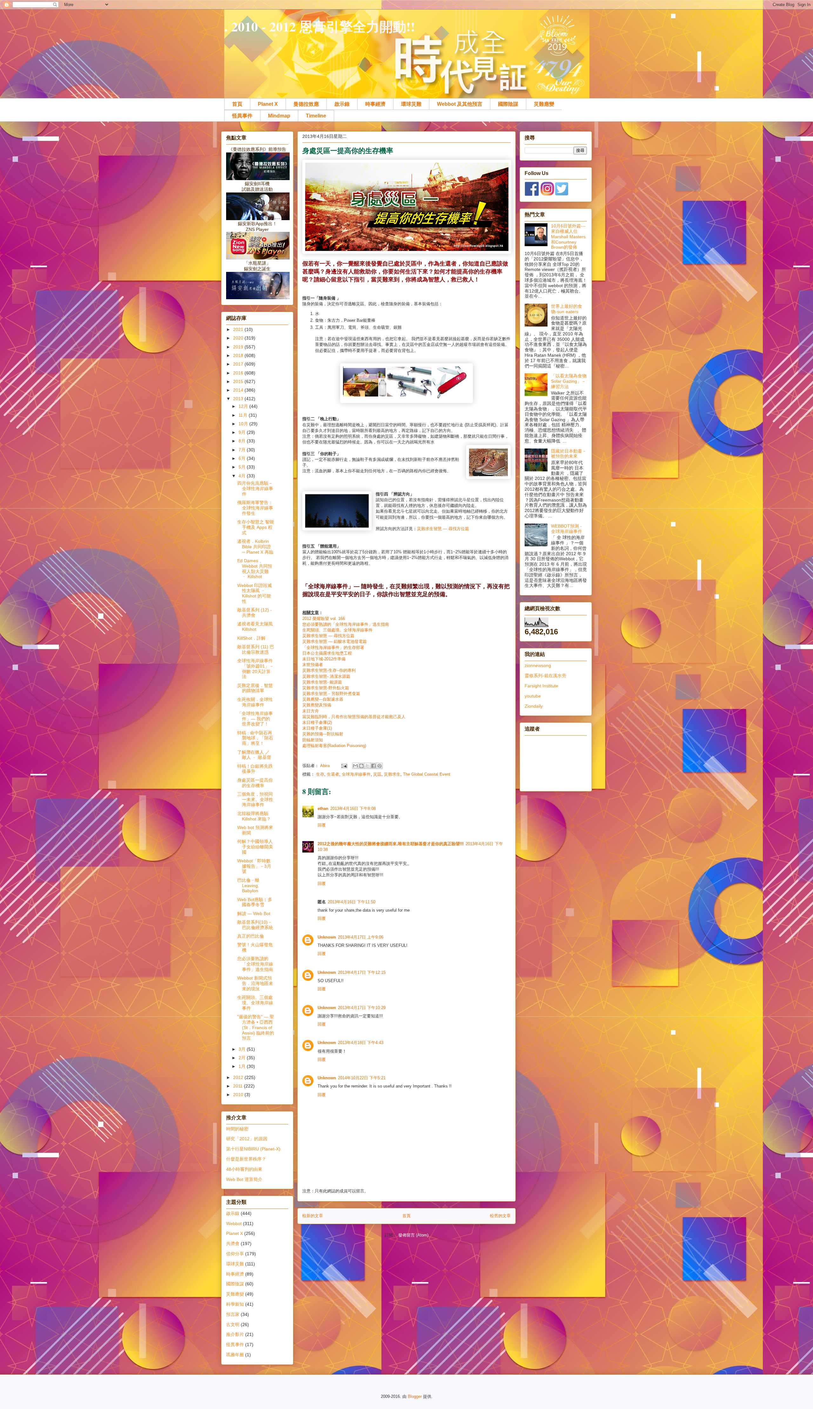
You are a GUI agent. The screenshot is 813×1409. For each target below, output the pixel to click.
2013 (239, 398)
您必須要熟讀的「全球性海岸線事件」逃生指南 (345, 624)
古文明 (232, 1324)
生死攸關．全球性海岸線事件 (255, 702)
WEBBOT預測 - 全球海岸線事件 (566, 528)
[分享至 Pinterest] (379, 766)
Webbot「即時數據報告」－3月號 (254, 866)
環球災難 (411, 104)
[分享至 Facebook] (373, 766)
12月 (244, 406)
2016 (239, 372)
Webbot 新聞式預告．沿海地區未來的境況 (255, 983)
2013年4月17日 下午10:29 (362, 1007)
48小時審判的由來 (244, 1169)
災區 (377, 774)
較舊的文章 (500, 1215)
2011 (238, 1086)
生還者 (333, 774)
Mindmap (279, 115)
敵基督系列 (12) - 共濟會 (254, 612)
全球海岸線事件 (356, 774)
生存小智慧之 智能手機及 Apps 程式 (255, 527)
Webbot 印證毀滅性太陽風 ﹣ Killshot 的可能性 (254, 593)
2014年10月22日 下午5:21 (362, 1077)
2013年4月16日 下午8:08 (353, 808)
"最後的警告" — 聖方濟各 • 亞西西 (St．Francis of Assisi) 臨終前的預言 (255, 1027)
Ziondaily (534, 706)
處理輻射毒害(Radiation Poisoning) (334, 745)
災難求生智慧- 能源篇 (322, 682)
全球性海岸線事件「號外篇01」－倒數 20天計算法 (255, 668)
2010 (239, 1094)
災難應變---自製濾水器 (322, 699)
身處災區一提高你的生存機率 (255, 783)
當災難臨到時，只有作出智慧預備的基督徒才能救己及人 (354, 716)
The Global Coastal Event (426, 774)
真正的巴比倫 (250, 936)
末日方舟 (310, 711)
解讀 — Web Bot (253, 913)
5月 (243, 466)
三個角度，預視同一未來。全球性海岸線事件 (255, 799)
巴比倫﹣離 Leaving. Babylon (248, 885)
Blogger (415, 1396)
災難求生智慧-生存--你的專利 (329, 670)
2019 (239, 346)
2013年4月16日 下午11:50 (351, 902)
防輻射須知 (312, 740)
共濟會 (232, 1243)
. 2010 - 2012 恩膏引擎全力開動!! (319, 26)
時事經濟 (375, 104)
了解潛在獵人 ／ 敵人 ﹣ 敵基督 (254, 755)
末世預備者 (312, 664)
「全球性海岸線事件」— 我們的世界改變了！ (255, 719)
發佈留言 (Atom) (413, 1235)
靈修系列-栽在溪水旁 (545, 675)
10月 (244, 423)
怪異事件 (242, 115)
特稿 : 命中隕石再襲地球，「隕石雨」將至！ (255, 738)
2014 (239, 390)
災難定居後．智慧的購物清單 (255, 688)
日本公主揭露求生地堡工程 (327, 653)
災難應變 (544, 104)
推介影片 (235, 1334)
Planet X (268, 104)
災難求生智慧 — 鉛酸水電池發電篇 (334, 641)
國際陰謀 (508, 104)
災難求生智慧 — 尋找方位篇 (443, 528)
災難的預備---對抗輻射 (322, 733)
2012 (239, 1077)
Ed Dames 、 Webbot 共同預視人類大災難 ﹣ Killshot (254, 568)
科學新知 (235, 1304)
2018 (239, 355)
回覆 (322, 825)
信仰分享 (235, 1253)
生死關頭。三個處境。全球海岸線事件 (337, 630)
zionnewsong (538, 665)
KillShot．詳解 (251, 638)
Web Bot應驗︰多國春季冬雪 (254, 902)
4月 (243, 475)
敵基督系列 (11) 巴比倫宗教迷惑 (255, 649)
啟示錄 (342, 104)
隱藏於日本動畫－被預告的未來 (569, 453)
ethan (323, 808)
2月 (243, 1057)
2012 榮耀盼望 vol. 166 (324, 618)
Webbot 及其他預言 (459, 104)
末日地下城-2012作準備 (324, 659)
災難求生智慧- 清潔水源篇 (326, 676)
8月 (243, 440)
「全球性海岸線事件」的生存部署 (333, 647)
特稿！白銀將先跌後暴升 (255, 769)
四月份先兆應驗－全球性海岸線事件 (255, 488)
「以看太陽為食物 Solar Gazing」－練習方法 (569, 381)
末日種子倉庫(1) (317, 728)
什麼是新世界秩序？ (246, 1159)
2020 (239, 337)
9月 (243, 432)
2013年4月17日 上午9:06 (360, 937)
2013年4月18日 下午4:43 (360, 1042)
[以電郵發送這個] (355, 766)
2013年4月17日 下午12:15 (362, 972)
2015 (239, 381)
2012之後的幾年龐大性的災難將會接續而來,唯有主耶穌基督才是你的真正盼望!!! (391, 843)
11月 (244, 415)
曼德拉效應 (306, 104)
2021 (239, 329)
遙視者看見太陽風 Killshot (255, 626)
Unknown (327, 937)
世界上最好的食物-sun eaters (566, 309)
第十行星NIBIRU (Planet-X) (253, 1148)
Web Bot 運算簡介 (244, 1179)
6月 (243, 458)
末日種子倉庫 (314, 722)
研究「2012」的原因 (246, 1138)
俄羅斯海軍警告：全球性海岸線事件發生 (255, 508)
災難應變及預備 (316, 705)
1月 (243, 1066)
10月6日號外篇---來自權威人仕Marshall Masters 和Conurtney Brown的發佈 (568, 236)
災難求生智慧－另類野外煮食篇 (331, 693)
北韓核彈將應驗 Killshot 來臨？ (254, 816)
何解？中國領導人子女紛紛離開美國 (255, 847)
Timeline (316, 115)
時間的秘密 (237, 1128)
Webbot (234, 1223)
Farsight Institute (541, 685)
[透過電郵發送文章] (343, 765)
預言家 (232, 1314)
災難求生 (392, 774)
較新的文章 (312, 1215)
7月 (243, 449)
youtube (533, 695)
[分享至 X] (367, 766)
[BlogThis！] (361, 766)
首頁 (237, 104)
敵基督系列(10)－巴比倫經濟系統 (255, 925)
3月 (243, 1049)
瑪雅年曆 (235, 1354)
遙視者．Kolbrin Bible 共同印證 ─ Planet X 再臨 (255, 547)
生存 (320, 774)
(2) (329, 722)
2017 (239, 364)
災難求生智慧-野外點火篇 (325, 687)
